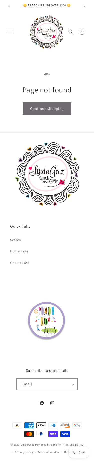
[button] (10, 32)
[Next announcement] (84, 5)
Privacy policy (24, 452)
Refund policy (74, 444)
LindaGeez (27, 444)
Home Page (19, 251)
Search (15, 240)
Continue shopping (47, 108)
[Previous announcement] (9, 5)
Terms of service (48, 452)
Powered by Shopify (48, 444)
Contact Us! (19, 262)
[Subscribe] (71, 384)
